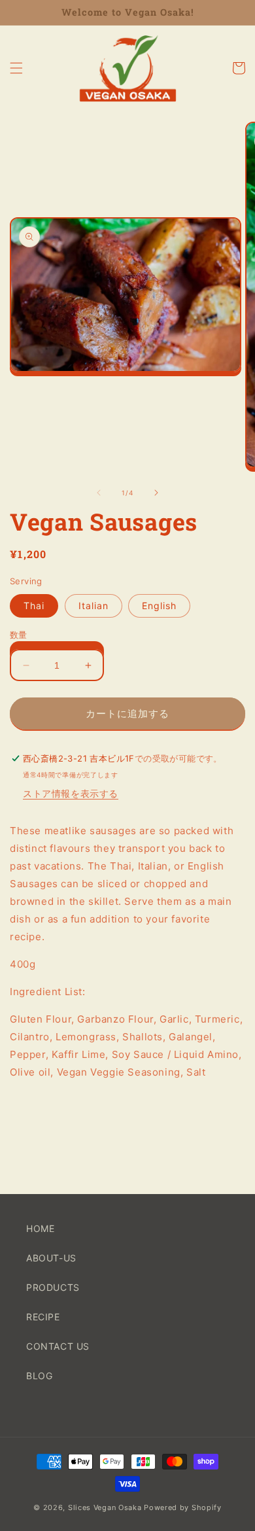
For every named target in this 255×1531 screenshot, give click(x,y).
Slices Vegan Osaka (105, 1507)
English (159, 605)
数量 (18, 634)
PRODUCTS (53, 1287)
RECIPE (43, 1316)
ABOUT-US (51, 1257)
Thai (34, 605)
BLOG (39, 1375)
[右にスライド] (156, 492)
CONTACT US (58, 1346)
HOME (40, 1228)
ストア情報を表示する (70, 793)
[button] (16, 68)
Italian (93, 605)
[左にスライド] (98, 492)
